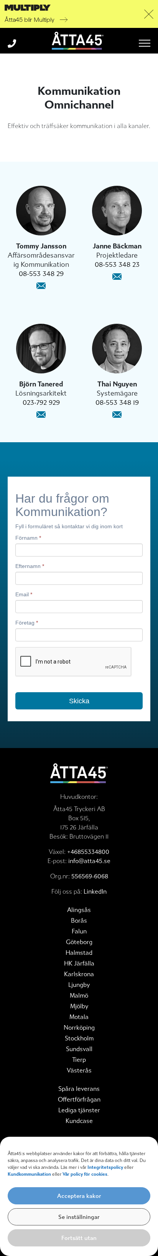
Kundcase (79, 1121)
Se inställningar (79, 1217)
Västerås (79, 1070)
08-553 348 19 (117, 402)
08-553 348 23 (117, 264)
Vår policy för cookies (85, 1174)
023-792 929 (41, 402)
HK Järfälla (79, 963)
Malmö (79, 995)
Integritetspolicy (105, 1167)
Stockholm (79, 1038)
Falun (79, 931)
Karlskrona (79, 974)
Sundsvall (79, 1049)
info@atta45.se (89, 861)
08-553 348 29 (41, 273)
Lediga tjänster (79, 1110)
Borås (79, 920)
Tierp (79, 1059)
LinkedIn (95, 891)
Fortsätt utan (79, 1238)
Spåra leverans (79, 1088)
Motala (79, 1017)
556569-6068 (89, 876)
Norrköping (79, 1027)
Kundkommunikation (30, 1174)
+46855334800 (88, 851)
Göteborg (79, 942)
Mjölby (79, 1006)
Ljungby (79, 984)
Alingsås (79, 910)
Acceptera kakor (79, 1196)
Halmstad (79, 952)
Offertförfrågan (79, 1099)
